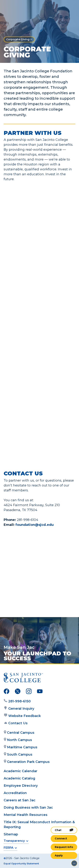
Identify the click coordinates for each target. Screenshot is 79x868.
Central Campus (20, 733)
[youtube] (40, 692)
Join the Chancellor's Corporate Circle (39, 248)
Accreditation (15, 793)
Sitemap (11, 834)
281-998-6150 (19, 701)
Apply (59, 855)
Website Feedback (24, 716)
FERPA (8, 847)
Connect (61, 838)
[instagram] (29, 692)
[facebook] (6, 692)
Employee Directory (21, 786)
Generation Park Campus (28, 762)
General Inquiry (21, 709)
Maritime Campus (22, 747)
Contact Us (18, 723)
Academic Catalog (19, 778)
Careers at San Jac (19, 800)
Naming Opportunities (46, 324)
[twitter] (18, 692)
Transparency (14, 840)
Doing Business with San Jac (28, 808)
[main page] (14, 6)
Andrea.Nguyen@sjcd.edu (37, 596)
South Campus (19, 754)
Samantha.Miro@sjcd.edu (36, 556)
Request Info (64, 847)
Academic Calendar (20, 771)
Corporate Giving (17, 39)
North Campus (19, 740)
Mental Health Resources (25, 815)
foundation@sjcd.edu (34, 525)
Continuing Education (47, 460)
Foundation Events (49, 387)
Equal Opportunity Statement (21, 863)
